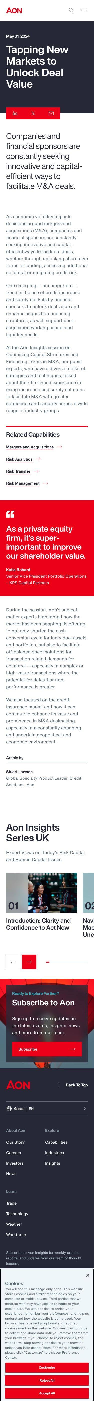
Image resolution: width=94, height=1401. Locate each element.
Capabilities (56, 1142)
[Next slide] (29, 962)
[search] (71, 10)
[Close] (87, 1275)
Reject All (47, 1380)
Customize (47, 1367)
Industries (54, 1153)
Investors (14, 1163)
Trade (11, 1203)
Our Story (15, 1142)
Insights (52, 1163)
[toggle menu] (85, 10)
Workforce (16, 1235)
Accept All (47, 1393)
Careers (13, 1153)
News (11, 1174)
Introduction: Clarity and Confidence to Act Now (38, 924)
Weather (14, 1224)
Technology (17, 1214)
